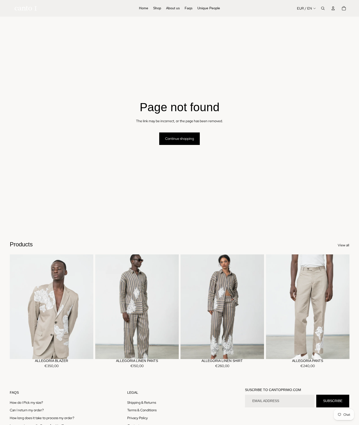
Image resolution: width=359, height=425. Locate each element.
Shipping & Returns (141, 402)
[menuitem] (143, 8)
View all (343, 245)
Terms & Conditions (142, 410)
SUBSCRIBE (332, 401)
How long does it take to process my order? (42, 418)
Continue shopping (179, 138)
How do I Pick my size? (26, 402)
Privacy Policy (137, 418)
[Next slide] (86, 306)
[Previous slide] (17, 306)
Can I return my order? (27, 410)
